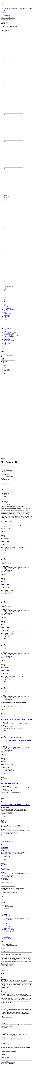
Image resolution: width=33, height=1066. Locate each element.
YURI (5, 199)
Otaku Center (7, 937)
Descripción (7, 501)
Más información (5, 963)
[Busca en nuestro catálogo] (15, 19)
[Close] (1, 323)
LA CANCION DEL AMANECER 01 (15, 805)
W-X (5, 301)
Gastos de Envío (8, 920)
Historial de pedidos (8, 906)
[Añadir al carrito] (1, 534)
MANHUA (6, 198)
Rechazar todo (4, 965)
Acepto (10, 965)
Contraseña (3, 1054)
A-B (5, 294)
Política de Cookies (8, 928)
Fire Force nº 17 (7, 563)
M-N (5, 300)
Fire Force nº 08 (7, 649)
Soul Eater (6, 493)
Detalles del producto (9, 502)
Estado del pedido (8, 915)
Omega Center (7, 938)
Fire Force (6, 494)
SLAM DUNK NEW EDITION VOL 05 (16, 719)
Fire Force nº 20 (7, 584)
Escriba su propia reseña (6, 466)
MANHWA (6, 196)
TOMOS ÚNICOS (8, 286)
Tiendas (5, 914)
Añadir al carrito (4, 484)
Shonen (5, 496)
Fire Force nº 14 (7, 670)
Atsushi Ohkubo (8, 492)
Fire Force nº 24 (7, 627)
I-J (4, 291)
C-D (5, 298)
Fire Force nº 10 (7, 606)
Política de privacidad (12, 892)
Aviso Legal (7, 926)
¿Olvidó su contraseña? (6, 1057)
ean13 (2, 521)
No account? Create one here (8, 1062)
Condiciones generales (9, 931)
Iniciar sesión (4, 354)
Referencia (3, 476)
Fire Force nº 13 (7, 692)
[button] (3, 979)
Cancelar (3, 1037)
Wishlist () (3, 12)
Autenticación (7, 15)
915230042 (3, 948)
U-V (5, 297)
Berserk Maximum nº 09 (10, 826)
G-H (5, 287)
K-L (5, 295)
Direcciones (6, 908)
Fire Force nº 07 (7, 541)
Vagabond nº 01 (7, 764)
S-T (5, 293)
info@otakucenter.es (6, 951)
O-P (5, 304)
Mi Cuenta (6, 905)
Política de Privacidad (9, 929)
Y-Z (5, 305)
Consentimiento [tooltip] (4, 970)
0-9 (4, 290)
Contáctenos (7, 916)
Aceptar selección (13, 1039)
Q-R (5, 289)
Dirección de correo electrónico (8, 1051)
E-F (5, 302)
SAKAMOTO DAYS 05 (10, 783)
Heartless (4, 848)
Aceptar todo (21, 1039)
